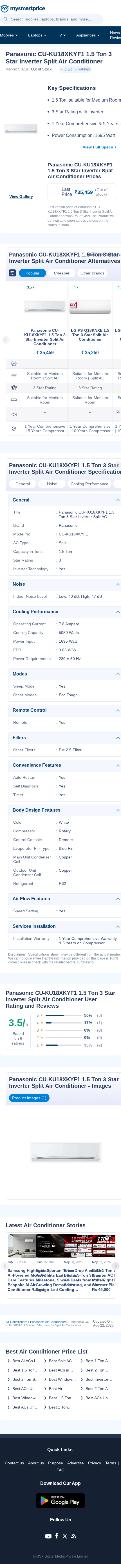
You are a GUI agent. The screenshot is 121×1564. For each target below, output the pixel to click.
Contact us (14, 1463)
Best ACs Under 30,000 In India (26, 1407)
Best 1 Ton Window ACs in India (62, 1407)
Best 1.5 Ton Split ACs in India (60, 1398)
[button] (5, 19)
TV (59, 35)
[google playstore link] (60, 1506)
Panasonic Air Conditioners (48, 1321)
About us (36, 1463)
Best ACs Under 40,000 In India (100, 1398)
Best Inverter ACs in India (97, 1379)
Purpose (55, 1463)
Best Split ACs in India (61, 1361)
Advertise (75, 1463)
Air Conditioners (16, 1321)
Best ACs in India (59, 1370)
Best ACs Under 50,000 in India (26, 1388)
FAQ (60, 1470)
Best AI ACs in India (24, 1361)
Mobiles (7, 35)
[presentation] (7, 1266)
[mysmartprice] (23, 9)
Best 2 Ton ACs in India (99, 1388)
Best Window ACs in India (60, 1379)
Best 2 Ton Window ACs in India (99, 1370)
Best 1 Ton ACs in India (99, 1361)
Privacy (94, 1463)
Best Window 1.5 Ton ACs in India (25, 1398)
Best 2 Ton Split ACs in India (26, 1379)
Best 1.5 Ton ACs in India (23, 1370)
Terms (110, 1463)
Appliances (86, 35)
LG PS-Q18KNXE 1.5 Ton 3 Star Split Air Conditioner (90, 335)
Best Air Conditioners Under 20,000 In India (61, 1388)
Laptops (35, 35)
